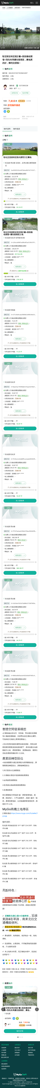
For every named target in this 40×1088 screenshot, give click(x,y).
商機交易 (3, 1055)
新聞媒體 (17, 1052)
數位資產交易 (5, 1057)
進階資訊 (18, 194)
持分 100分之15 (24, 251)
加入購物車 (20, 212)
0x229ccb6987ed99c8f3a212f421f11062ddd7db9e (24, 242)
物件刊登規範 (31, 1050)
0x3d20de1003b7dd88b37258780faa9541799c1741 (24, 603)
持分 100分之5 (23, 323)
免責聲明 (3, 1068)
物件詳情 (20, 1031)
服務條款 (30, 1052)
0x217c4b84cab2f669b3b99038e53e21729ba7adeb (24, 315)
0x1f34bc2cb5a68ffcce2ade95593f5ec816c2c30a (24, 459)
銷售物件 (17, 7)
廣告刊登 (30, 1047)
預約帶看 (25, 93)
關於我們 (17, 1047)
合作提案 (17, 1055)
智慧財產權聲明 (5, 1066)
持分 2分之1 (22, 540)
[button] (18, 1037)
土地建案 (10, 7)
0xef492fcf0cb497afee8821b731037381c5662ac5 (24, 170)
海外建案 (3, 1052)
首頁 (3, 7)
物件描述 (16, 129)
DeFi (11, 3)
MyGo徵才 (18, 1050)
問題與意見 (31, 1055)
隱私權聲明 (4, 1064)
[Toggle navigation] (37, 3)
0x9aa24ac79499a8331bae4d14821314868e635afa (24, 387)
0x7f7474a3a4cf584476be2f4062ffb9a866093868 (24, 531)
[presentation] (2, 30)
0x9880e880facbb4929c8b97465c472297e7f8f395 (24, 675)
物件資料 (7, 129)
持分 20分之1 (23, 179)
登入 (32, 3)
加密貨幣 (3, 1047)
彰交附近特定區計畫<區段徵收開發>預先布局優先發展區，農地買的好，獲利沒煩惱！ (17, 1009)
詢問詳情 (15, 93)
